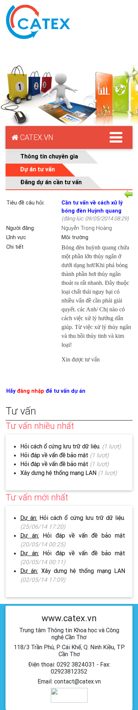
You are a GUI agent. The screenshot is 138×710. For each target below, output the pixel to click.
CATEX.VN (35, 137)
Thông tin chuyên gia (49, 156)
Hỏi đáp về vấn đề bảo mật (54, 455)
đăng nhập (30, 391)
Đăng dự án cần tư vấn (51, 182)
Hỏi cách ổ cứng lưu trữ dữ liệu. (61, 446)
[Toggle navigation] (116, 137)
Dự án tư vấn (37, 169)
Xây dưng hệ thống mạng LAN (58, 472)
